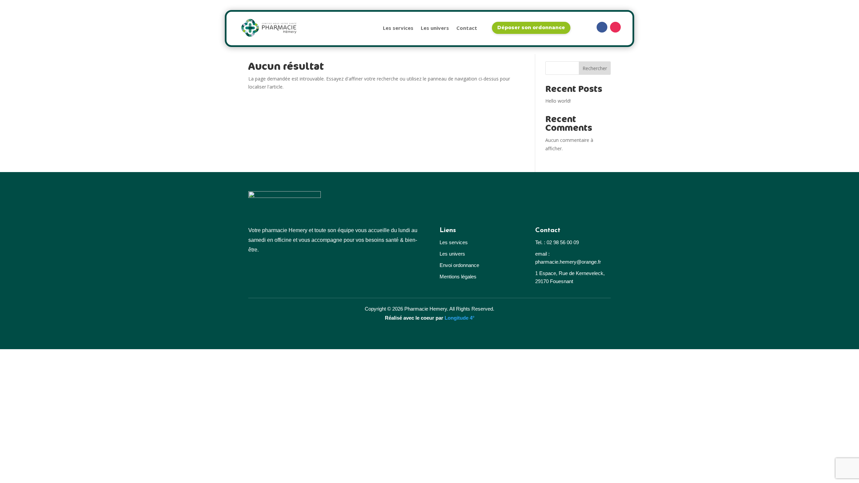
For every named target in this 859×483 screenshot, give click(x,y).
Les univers (435, 27)
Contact (466, 27)
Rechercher (595, 68)
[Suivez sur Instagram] (615, 27)
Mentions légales (458, 276)
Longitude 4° (459, 318)
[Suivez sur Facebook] (602, 27)
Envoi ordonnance (459, 265)
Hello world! (558, 101)
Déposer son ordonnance (531, 27)
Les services (398, 27)
